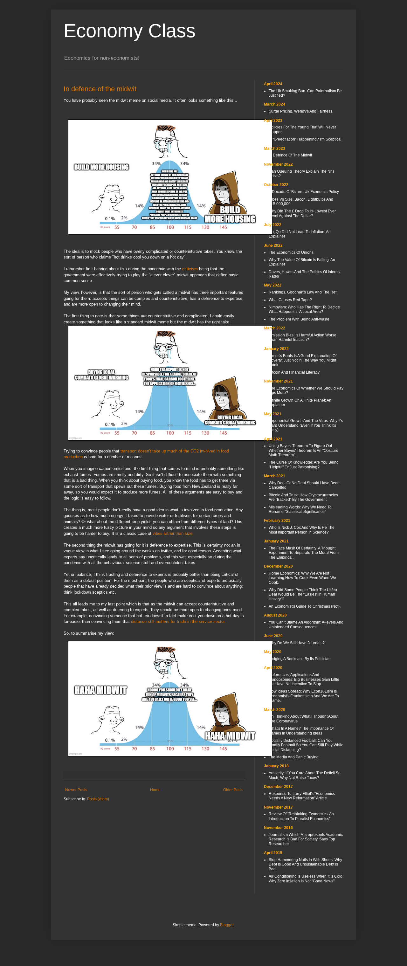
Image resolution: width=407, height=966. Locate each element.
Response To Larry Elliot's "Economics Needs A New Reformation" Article (302, 795)
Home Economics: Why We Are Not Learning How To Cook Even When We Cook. (302, 578)
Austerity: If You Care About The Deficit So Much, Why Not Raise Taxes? (305, 775)
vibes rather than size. (173, 533)
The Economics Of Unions (291, 252)
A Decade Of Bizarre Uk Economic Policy (304, 192)
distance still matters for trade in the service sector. (178, 621)
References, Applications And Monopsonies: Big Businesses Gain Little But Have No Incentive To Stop (304, 679)
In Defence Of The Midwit (290, 155)
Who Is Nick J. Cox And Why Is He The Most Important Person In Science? (302, 529)
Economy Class (130, 30)
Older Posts (233, 790)
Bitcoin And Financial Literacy (294, 372)
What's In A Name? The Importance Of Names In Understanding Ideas (301, 730)
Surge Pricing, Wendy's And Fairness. (301, 111)
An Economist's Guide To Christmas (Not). (305, 606)
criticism (190, 268)
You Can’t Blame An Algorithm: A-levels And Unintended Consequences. (306, 624)
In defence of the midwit (100, 89)
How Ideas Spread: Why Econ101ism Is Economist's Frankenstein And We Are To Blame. (304, 696)
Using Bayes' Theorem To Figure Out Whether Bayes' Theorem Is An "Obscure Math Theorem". (303, 450)
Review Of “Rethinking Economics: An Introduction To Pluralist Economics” (301, 816)
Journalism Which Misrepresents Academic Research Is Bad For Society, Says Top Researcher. (306, 839)
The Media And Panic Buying (294, 757)
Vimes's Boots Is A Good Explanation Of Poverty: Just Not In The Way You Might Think (302, 360)
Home (155, 790)
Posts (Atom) (98, 799)
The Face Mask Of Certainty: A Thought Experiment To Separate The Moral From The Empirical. (304, 553)
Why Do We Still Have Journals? (297, 643)
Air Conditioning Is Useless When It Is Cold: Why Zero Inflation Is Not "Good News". (306, 878)
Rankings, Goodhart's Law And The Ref (302, 292)
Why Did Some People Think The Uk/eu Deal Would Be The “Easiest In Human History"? (303, 594)
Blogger (226, 925)
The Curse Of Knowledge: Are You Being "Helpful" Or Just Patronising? (304, 464)
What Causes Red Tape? (290, 300)
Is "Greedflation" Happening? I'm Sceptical (305, 139)
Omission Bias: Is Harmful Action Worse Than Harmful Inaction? (302, 337)
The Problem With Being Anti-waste (299, 319)
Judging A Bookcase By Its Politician (300, 659)
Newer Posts (76, 790)
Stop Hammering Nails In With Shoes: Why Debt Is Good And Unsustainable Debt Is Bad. (305, 864)
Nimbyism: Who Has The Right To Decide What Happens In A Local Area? (304, 309)
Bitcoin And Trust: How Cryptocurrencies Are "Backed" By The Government (303, 497)
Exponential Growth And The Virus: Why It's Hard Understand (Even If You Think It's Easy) (306, 425)
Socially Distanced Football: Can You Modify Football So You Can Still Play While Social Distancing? (306, 745)
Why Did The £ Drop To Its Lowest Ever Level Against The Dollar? (302, 213)
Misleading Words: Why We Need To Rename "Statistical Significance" (300, 509)
